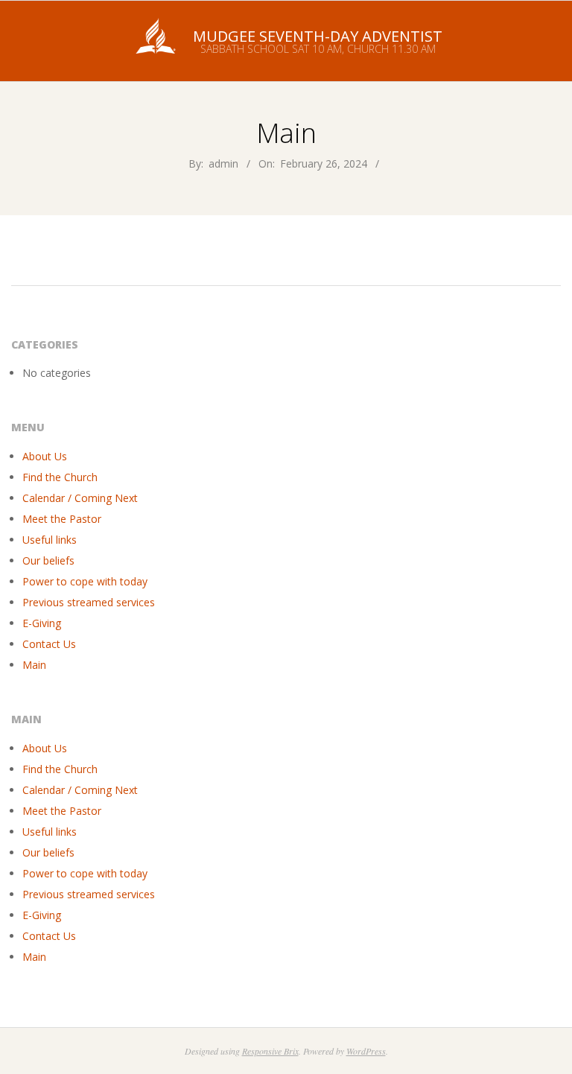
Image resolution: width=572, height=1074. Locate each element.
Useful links (49, 540)
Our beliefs (48, 560)
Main (34, 665)
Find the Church (60, 477)
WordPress (366, 1051)
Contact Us (49, 644)
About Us (44, 456)
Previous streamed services (88, 602)
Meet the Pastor (61, 519)
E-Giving (41, 623)
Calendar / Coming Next (80, 498)
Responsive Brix (270, 1051)
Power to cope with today (84, 581)
